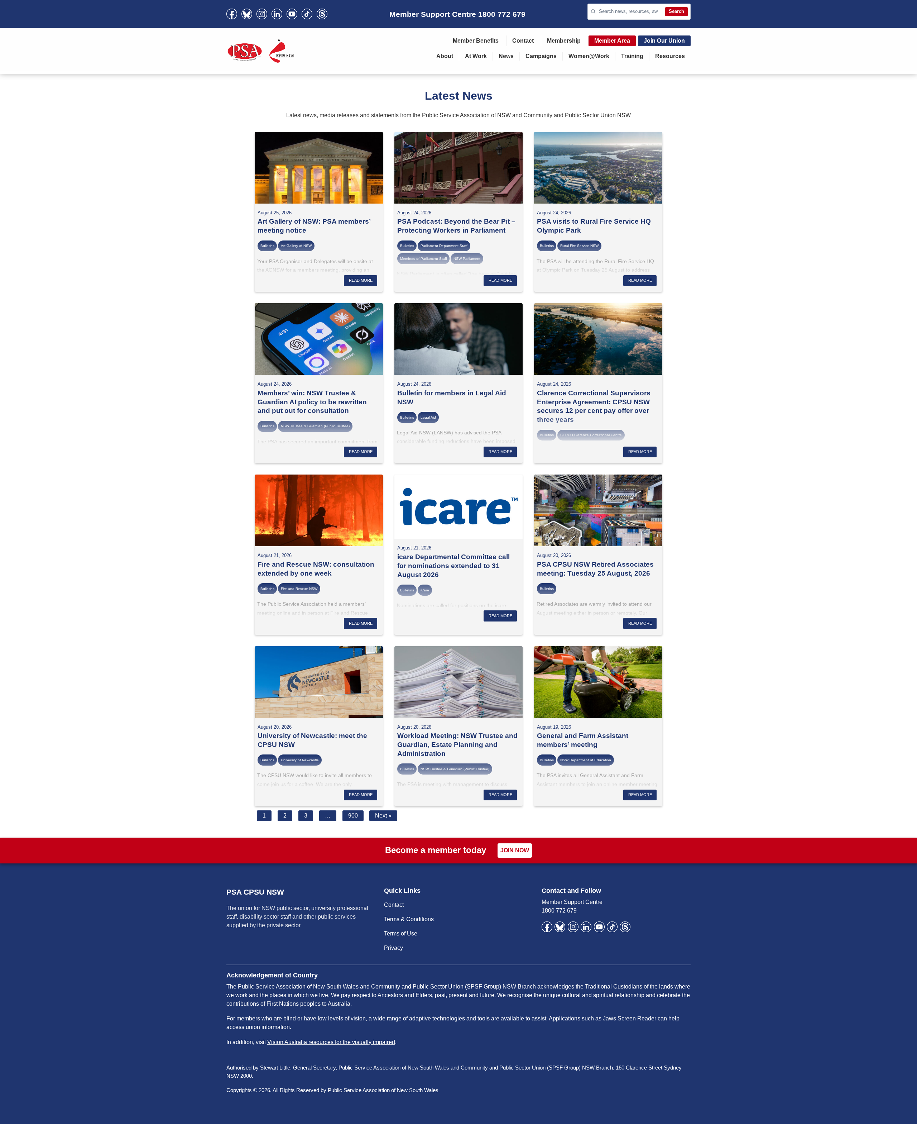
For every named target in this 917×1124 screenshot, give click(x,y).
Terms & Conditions (409, 919)
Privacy (393, 948)
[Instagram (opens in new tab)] (261, 14)
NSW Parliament (466, 259)
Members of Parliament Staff (423, 259)
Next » (383, 816)
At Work (476, 56)
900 (353, 816)
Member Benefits (476, 41)
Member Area (612, 41)
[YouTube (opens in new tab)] (292, 14)
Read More (361, 280)
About (444, 56)
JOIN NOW (514, 850)
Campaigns (541, 56)
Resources (670, 56)
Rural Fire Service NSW (579, 246)
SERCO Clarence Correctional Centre (591, 435)
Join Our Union (664, 41)
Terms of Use (400, 933)
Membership (564, 41)
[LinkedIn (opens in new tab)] (277, 14)
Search (676, 11)
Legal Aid (428, 417)
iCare (425, 590)
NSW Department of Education (585, 760)
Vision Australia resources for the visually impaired (331, 1042)
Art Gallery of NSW (296, 246)
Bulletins (267, 246)
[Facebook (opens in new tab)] (231, 14)
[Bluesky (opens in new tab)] (246, 14)
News (506, 56)
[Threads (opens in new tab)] (322, 14)
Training (632, 56)
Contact (523, 41)
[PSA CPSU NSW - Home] (260, 51)
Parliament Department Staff (444, 246)
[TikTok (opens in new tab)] (307, 14)
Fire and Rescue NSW (299, 589)
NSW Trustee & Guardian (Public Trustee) (315, 426)
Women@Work (588, 56)
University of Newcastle (300, 760)
